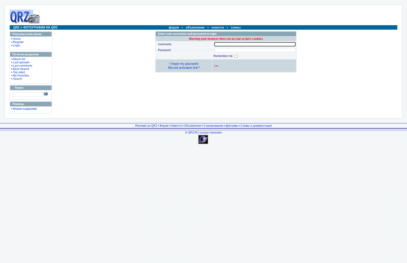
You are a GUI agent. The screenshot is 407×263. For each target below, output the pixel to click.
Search (17, 79)
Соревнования (213, 125)
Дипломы (232, 125)
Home (17, 38)
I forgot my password (183, 63)
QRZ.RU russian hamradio (205, 132)
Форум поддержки (25, 108)
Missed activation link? (183, 67)
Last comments (22, 65)
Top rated (19, 72)
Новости (176, 125)
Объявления (192, 125)
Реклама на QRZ (146, 125)
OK (216, 65)
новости (218, 27)
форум (174, 27)
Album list (19, 59)
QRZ (16, 27)
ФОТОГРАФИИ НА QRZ (40, 27)
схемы (236, 27)
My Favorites (21, 75)
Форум (163, 125)
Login (16, 45)
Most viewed (21, 69)
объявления (195, 27)
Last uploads (21, 62)
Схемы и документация (256, 125)
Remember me (223, 56)
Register (18, 42)
